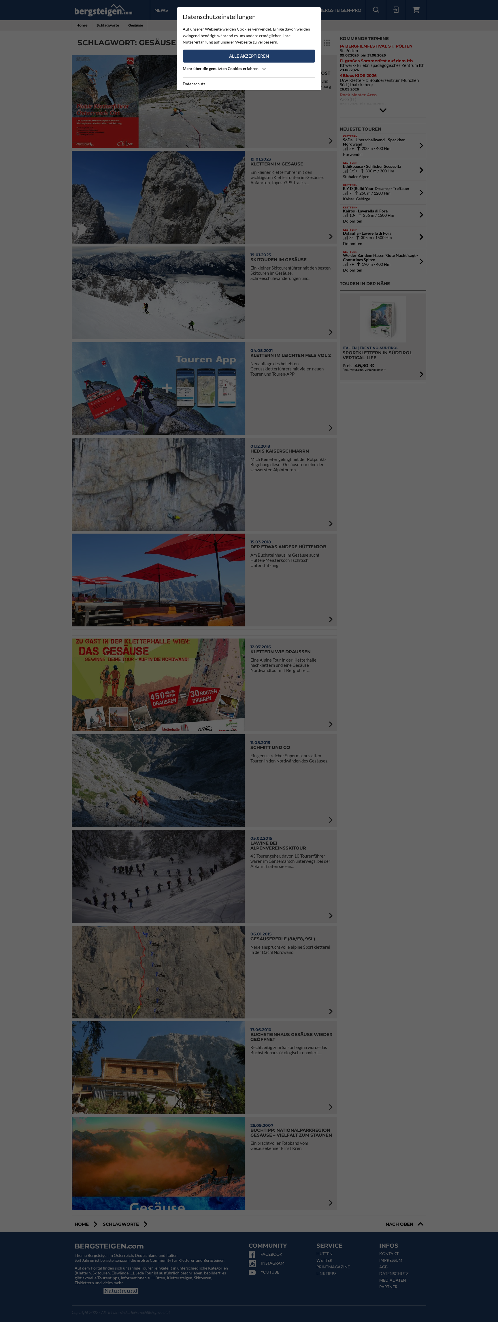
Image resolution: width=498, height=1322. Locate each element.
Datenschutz (194, 83)
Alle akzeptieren (249, 56)
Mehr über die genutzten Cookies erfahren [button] (221, 68)
